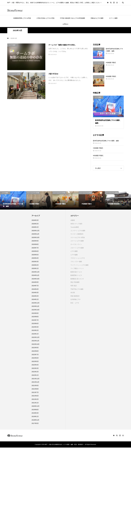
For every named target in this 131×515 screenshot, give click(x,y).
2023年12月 (35, 303)
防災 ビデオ (75, 303)
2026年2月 (35, 224)
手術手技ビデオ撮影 (77, 289)
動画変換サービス (76, 275)
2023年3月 (35, 327)
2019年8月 (35, 409)
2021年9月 (35, 385)
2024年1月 (35, 299)
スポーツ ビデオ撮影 (77, 248)
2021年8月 (35, 389)
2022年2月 (35, 371)
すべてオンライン (76, 244)
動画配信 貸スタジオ (77, 279)
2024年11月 (35, 275)
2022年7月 (35, 354)
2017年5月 (35, 423)
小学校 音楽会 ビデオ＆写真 (45, 18)
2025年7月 (35, 248)
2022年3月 (35, 368)
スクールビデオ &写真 (78, 237)
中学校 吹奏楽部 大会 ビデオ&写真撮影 (72, 18)
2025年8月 (35, 244)
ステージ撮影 (113, 18)
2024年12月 (35, 272)
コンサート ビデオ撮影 (78, 230)
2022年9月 (35, 347)
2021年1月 (35, 403)
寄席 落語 (74, 285)
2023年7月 (35, 320)
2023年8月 (35, 316)
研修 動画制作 (75, 296)
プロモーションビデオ (78, 258)
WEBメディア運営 (76, 224)
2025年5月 (35, 255)
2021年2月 (35, 399)
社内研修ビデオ (76, 299)
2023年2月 (35, 330)
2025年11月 (35, 234)
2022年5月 (35, 361)
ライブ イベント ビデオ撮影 (80, 265)
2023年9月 (35, 313)
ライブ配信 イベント (77, 268)
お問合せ (65, 24)
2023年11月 (35, 306)
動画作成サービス (76, 272)
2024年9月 (35, 282)
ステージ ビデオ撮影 (77, 241)
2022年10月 (35, 344)
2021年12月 (35, 378)
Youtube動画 (75, 227)
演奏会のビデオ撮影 (97, 18)
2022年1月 (35, 375)
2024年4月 (35, 289)
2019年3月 (35, 413)
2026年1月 (35, 227)
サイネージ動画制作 (77, 234)
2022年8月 (35, 351)
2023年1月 (35, 334)
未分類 (73, 292)
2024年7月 (35, 285)
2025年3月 (35, 261)
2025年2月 (35, 265)
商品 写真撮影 (75, 282)
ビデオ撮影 (74, 251)
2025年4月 (35, 258)
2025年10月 (35, 237)
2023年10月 (35, 310)
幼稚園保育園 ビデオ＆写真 (22, 18)
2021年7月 (35, 392)
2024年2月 (35, 296)
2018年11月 (35, 420)
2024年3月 (35, 292)
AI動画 (73, 220)
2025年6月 (35, 251)
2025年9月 (35, 241)
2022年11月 (35, 341)
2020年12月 (35, 406)
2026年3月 (35, 220)
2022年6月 (35, 358)
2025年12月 (35, 230)
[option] (13, 200)
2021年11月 (35, 382)
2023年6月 (35, 323)
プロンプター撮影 (76, 261)
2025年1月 (35, 268)
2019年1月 (35, 416)
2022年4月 (35, 365)
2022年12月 (35, 337)
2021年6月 (35, 396)
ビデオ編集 (74, 255)
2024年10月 (35, 279)
